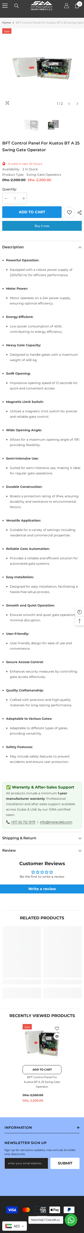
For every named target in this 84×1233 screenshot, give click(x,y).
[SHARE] (78, 212)
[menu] (5, 5)
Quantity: (9, 189)
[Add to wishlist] (69, 212)
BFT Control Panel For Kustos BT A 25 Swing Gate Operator (42, 1081)
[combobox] (14, 1226)
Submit (65, 1163)
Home (6, 22)
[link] (21, 982)
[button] (69, 104)
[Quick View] (57, 1036)
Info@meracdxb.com (56, 822)
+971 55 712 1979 (23, 822)
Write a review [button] (42, 889)
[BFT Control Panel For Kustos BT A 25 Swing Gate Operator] (42, 1043)
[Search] (16, 6)
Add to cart (32, 212)
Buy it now (42, 226)
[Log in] (66, 5)
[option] (42, 68)
